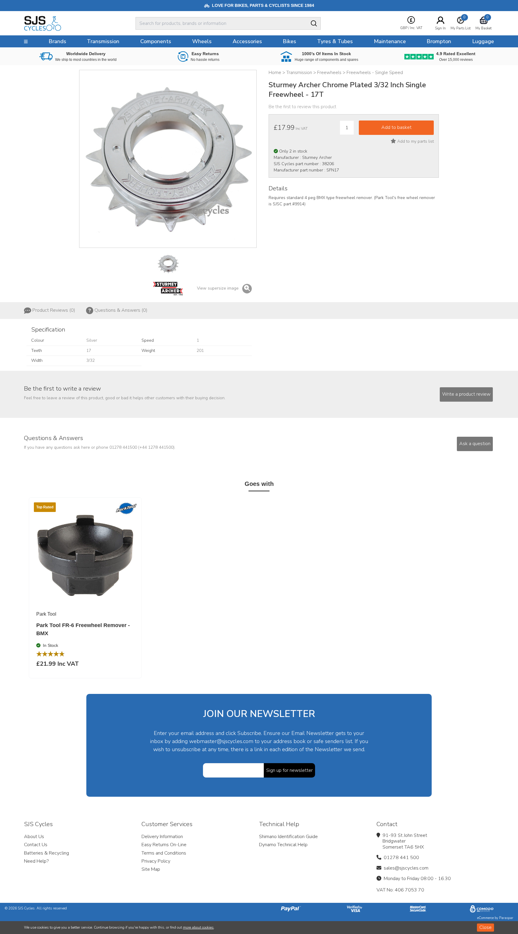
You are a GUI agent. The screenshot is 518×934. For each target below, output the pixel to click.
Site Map (150, 869)
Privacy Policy (155, 861)
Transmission (103, 41)
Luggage (483, 41)
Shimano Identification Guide (288, 836)
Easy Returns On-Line (163, 844)
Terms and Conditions (163, 853)
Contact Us (35, 844)
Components (155, 41)
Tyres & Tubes (335, 41)
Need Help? (36, 861)
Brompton (439, 41)
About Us (34, 836)
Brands (57, 41)
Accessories (247, 41)
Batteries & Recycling (46, 853)
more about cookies (198, 927)
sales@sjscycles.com (406, 868)
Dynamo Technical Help (283, 844)
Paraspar (506, 918)
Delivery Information (162, 836)
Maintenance (390, 41)
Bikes (289, 41)
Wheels (202, 41)
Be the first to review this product (302, 106)
